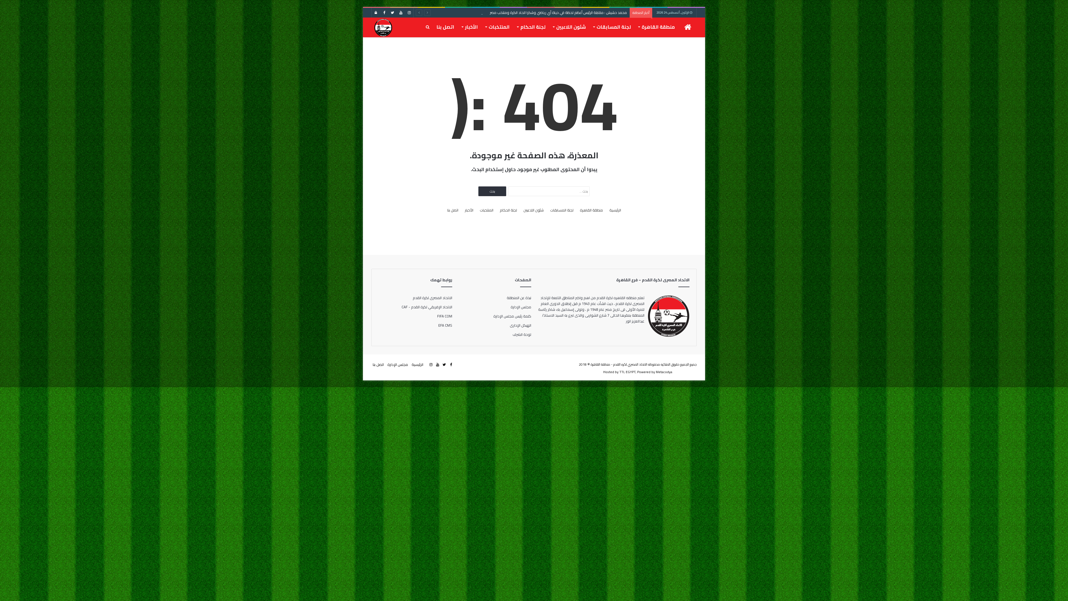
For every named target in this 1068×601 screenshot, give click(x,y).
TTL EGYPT (627, 372)
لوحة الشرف (522, 334)
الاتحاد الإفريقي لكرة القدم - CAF (427, 307)
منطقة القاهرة (658, 27)
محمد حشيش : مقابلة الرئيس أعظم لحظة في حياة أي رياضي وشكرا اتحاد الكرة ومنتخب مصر (558, 12)
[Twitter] (392, 13)
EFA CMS (445, 325)
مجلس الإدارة (521, 307)
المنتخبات (499, 27)
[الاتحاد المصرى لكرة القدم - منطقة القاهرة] (383, 27)
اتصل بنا (445, 27)
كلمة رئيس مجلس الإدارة (512, 316)
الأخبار (471, 27)
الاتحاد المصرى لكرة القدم (432, 297)
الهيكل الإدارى (520, 325)
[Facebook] (384, 13)
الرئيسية (615, 210)
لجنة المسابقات (614, 27)
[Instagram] (409, 13)
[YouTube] (401, 13)
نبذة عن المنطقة (519, 297)
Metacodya (664, 372)
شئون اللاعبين (571, 27)
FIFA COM (444, 316)
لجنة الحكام (532, 27)
